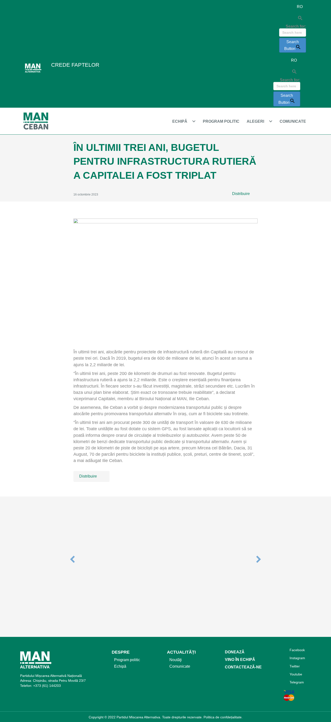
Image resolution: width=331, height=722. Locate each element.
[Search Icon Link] (292, 18)
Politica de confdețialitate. (223, 717)
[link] (185, 121)
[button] (244, 193)
